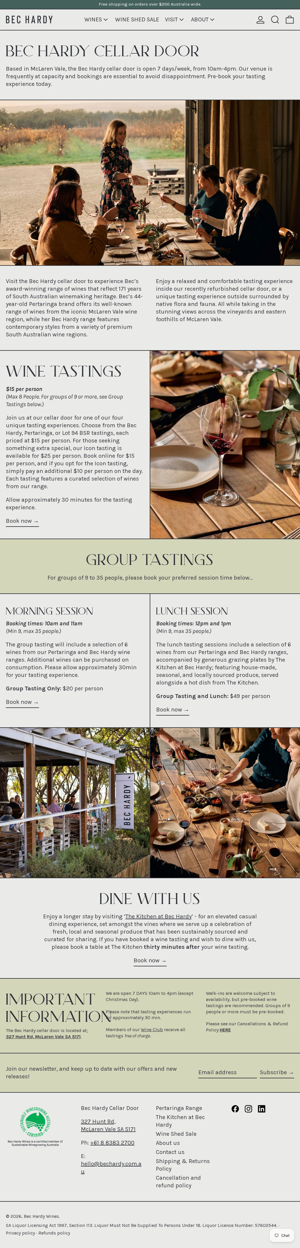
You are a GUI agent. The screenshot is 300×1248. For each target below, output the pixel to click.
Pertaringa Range (179, 1108)
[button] (275, 19)
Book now (19, 520)
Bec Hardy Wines (41, 1216)
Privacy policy (20, 1233)
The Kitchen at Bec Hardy (158, 916)
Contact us (170, 1152)
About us (168, 1143)
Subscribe (273, 1072)
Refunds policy (54, 1233)
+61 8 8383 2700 (112, 1142)
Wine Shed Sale (176, 1133)
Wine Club (152, 1029)
